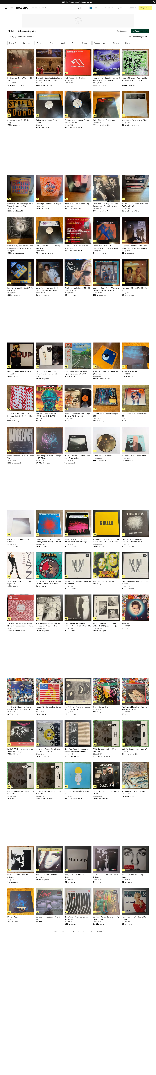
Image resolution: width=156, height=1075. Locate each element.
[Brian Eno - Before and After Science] (20, 859)
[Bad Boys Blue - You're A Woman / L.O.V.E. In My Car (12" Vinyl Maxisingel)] (106, 272)
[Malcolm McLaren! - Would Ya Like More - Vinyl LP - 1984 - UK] (135, 62)
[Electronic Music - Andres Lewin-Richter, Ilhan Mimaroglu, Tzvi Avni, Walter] (49, 523)
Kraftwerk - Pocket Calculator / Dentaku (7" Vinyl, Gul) (48, 750)
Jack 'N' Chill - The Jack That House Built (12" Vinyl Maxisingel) (105, 247)
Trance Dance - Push (101, 707)
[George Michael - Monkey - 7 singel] (78, 859)
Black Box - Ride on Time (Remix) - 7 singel (106, 876)
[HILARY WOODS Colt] (135, 356)
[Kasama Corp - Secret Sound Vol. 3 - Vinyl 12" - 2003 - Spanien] (106, 62)
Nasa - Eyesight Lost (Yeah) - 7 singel (133, 876)
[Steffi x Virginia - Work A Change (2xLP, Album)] (49, 440)
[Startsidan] (22, 8)
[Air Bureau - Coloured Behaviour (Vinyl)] (49, 104)
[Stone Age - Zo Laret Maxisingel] (49, 188)
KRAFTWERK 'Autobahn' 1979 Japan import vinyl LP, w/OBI (76, 372)
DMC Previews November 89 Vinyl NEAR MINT (49, 792)
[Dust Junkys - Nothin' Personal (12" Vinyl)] (20, 62)
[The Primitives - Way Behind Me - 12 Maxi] (135, 901)
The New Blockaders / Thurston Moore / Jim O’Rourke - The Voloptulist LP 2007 (48, 624)
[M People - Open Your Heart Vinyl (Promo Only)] (106, 356)
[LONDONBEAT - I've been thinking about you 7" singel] (20, 733)
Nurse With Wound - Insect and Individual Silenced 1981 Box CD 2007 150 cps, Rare (77, 750)
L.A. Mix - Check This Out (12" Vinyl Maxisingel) (20, 289)
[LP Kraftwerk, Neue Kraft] (106, 440)
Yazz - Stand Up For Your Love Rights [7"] (19, 582)
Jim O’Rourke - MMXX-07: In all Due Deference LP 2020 (78, 582)
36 (92, 931)
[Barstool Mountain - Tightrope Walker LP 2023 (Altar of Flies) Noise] (106, 608)
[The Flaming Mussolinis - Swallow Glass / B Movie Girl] (135, 691)
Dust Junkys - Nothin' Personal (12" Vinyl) (20, 79)
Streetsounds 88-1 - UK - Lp (18, 120)
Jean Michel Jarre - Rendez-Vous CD (134, 415)
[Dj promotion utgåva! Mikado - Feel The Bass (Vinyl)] (135, 188)
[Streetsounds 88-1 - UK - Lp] (20, 104)
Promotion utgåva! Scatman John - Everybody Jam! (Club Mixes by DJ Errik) (20, 247)
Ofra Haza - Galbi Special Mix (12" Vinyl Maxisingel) (77, 289)
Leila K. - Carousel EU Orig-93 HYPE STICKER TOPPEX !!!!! (47, 372)
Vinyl (12, 37)
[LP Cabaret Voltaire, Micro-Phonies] (135, 440)
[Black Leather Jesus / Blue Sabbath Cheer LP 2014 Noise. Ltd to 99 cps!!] (78, 608)
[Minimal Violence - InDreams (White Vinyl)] (20, 440)
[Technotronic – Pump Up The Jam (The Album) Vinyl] (78, 104)
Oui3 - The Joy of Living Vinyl (104, 120)
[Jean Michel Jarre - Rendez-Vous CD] (135, 398)
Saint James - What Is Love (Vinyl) (135, 120)
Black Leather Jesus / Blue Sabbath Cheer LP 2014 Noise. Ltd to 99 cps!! (78, 624)
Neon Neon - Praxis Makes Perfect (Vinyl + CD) (78, 918)
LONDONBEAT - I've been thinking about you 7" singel (20, 750)
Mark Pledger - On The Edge (75, 78)
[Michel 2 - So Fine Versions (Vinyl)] (78, 188)
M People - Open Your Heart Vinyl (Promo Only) (106, 372)
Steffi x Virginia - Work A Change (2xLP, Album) (48, 457)
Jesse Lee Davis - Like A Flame (76, 246)
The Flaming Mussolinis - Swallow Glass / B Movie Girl (134, 708)
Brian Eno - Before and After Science (18, 876)
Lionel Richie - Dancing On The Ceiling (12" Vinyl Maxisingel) (47, 289)
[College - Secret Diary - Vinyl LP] (49, 901)
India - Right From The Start (46, 875)
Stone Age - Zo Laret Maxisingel (48, 204)
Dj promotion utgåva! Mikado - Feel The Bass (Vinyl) (135, 205)
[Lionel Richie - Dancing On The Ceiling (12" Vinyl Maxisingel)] (49, 272)
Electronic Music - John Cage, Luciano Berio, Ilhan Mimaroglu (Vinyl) (76, 540)
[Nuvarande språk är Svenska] (91, 8)
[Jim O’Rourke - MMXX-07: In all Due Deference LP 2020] (78, 565)
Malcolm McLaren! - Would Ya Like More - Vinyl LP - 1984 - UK (134, 79)
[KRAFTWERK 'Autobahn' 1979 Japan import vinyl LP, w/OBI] (78, 356)
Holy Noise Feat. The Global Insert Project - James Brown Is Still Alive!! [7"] (49, 582)
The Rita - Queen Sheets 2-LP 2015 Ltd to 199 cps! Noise (133, 540)
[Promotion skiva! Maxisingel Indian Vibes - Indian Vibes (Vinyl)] (20, 188)
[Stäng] (154, 2)
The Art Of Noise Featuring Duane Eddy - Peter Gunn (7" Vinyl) (49, 79)
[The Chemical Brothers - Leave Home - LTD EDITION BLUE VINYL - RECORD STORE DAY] (20, 691)
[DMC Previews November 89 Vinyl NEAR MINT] (49, 775)
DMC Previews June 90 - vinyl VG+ (135, 749)
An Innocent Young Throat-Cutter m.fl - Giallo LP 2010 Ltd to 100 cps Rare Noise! (106, 540)
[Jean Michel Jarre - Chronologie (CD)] (106, 398)
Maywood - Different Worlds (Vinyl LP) (135, 289)
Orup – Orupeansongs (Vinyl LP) (19, 371)
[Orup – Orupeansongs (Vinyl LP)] (20, 356)
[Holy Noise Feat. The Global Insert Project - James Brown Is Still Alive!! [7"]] (49, 565)
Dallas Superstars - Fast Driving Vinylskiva (48, 247)
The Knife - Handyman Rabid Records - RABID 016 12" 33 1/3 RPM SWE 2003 (19, 415)
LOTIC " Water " (13, 917)
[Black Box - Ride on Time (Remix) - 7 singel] (106, 859)
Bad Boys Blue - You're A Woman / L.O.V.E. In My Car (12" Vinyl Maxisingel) (106, 289)
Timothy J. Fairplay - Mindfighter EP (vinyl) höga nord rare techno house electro (19, 624)
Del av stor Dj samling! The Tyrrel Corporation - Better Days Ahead (106, 205)
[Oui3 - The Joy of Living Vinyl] (106, 104)
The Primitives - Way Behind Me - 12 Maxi (134, 918)
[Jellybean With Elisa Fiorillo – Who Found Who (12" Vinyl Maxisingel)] (135, 230)
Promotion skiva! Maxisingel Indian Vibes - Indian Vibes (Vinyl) (20, 205)
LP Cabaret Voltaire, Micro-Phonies (135, 456)
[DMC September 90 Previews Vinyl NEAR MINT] (20, 775)
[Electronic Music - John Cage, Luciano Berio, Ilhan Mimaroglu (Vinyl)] (78, 523)
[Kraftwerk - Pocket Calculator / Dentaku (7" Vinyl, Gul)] (49, 733)
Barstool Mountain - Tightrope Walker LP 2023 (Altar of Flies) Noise (104, 624)
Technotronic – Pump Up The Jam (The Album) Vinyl (77, 121)
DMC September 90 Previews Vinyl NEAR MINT (20, 792)
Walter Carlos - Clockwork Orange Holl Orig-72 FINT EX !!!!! (77, 415)
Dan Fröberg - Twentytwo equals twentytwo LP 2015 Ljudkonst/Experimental (77, 708)
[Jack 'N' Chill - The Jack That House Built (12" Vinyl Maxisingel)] (106, 230)
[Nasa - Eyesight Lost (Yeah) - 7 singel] (135, 859)
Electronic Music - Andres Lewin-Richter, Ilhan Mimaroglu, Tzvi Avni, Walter (49, 540)
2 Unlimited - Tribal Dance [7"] (104, 581)
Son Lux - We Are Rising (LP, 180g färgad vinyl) (106, 918)
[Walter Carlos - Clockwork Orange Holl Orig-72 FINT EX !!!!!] (78, 398)
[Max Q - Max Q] (135, 608)
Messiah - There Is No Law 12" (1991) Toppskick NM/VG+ (47, 415)
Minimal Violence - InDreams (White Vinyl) (20, 457)
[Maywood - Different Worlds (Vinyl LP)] (135, 272)
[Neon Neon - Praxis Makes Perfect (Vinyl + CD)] (78, 901)
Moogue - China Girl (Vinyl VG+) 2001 (77, 792)
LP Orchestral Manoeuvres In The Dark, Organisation (77, 457)
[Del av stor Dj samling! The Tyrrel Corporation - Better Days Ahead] (106, 188)
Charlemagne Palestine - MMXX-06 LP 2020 (135, 582)
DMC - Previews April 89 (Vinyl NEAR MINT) (104, 750)
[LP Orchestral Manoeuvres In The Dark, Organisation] (78, 440)
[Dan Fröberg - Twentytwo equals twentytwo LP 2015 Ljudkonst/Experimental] (78, 691)
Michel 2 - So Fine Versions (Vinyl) (77, 204)
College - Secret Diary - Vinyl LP (48, 917)
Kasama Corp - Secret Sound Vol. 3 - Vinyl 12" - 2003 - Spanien (106, 79)
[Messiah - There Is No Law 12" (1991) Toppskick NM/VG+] (49, 398)
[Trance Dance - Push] (106, 691)
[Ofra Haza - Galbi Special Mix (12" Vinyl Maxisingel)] (78, 272)
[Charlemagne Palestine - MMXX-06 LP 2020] (135, 565)
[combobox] (54, 8)
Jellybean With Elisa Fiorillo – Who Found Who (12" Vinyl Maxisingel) (134, 247)
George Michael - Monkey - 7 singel (76, 876)
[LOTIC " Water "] (20, 901)
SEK (97, 8)
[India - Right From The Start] (49, 859)
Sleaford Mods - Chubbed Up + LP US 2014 (106, 792)
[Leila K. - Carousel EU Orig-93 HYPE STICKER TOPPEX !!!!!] (49, 356)
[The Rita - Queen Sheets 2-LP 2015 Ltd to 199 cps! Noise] (135, 523)
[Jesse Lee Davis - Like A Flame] (78, 230)
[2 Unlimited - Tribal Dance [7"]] (106, 565)
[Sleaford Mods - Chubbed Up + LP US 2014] (106, 775)
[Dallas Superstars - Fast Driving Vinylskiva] (49, 230)
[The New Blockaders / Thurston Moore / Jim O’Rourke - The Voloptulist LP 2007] (49, 608)
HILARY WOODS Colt (129, 371)
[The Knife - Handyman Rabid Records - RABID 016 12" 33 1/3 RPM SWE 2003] (20, 398)
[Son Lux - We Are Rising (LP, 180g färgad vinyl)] (106, 901)
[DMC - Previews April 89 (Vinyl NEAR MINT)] (106, 733)
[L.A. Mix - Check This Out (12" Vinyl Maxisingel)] (20, 272)
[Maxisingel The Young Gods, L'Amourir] (20, 523)
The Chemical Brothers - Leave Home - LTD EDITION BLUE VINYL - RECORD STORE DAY (20, 708)
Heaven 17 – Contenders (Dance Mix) (48, 708)
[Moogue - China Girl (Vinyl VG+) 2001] (78, 775)
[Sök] (77, 8)
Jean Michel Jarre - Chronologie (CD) (105, 415)
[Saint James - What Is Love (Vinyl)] (135, 104)
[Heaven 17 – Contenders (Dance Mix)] (49, 691)
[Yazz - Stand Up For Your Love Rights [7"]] (20, 565)
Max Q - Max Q (127, 623)
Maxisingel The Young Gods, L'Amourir (18, 540)
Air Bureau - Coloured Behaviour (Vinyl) (48, 121)
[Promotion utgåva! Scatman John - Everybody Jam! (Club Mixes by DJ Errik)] (20, 230)
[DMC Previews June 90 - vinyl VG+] (135, 733)
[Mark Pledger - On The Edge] (78, 62)
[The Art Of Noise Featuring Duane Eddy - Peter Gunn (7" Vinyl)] (49, 62)
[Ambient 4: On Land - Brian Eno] (135, 775)
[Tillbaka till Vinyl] (8, 36)
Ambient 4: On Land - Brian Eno (133, 791)
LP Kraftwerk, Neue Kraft (102, 456)
